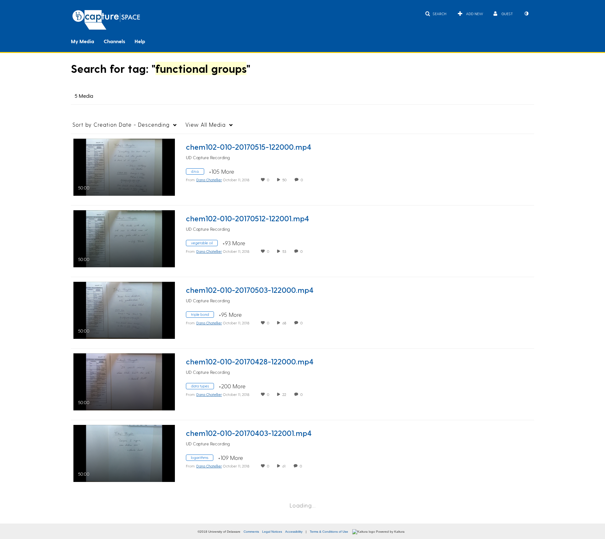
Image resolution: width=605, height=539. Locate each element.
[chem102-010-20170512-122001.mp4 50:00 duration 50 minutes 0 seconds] (124, 238)
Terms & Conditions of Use (329, 531)
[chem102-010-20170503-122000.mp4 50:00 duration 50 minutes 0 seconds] (124, 309)
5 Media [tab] (84, 96)
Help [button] (140, 41)
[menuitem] (87, 40)
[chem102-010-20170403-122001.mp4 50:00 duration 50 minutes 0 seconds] (124, 452)
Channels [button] (114, 41)
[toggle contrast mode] (526, 13)
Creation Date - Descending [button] (121, 124)
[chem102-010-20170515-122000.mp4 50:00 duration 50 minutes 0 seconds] (124, 166)
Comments (251, 531)
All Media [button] (205, 124)
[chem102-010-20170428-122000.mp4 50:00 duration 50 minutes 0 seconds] (124, 381)
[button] (435, 13)
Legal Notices (272, 531)
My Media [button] (82, 41)
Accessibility (293, 531)
